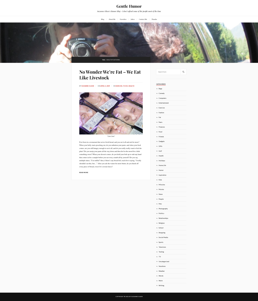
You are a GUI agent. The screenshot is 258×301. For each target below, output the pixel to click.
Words (161, 276)
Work (161, 281)
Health (131, 86)
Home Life (162, 165)
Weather (162, 271)
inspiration (162, 175)
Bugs (160, 88)
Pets (160, 204)
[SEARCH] (183, 72)
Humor (161, 170)
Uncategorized (164, 261)
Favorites (123, 19)
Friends (161, 136)
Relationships (163, 218)
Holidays (162, 160)
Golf (160, 151)
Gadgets (162, 141)
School (161, 228)
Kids (160, 180)
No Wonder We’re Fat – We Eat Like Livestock (110, 74)
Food (125, 86)
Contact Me (143, 19)
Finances (162, 127)
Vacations (162, 266)
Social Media (163, 237)
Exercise (118, 86)
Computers (162, 98)
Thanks (154, 19)
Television (162, 247)
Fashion (161, 112)
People (161, 199)
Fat (160, 117)
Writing (161, 285)
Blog (102, 19)
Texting (161, 252)
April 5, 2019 (105, 86)
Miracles (162, 185)
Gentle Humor (129, 6)
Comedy (161, 93)
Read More (83, 172)
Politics (161, 213)
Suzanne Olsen (88, 86)
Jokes (133, 19)
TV (160, 257)
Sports (161, 242)
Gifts (160, 146)
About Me (112, 19)
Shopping (162, 233)
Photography (163, 209)
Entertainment (164, 103)
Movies (161, 189)
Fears (160, 122)
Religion (162, 223)
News (161, 194)
